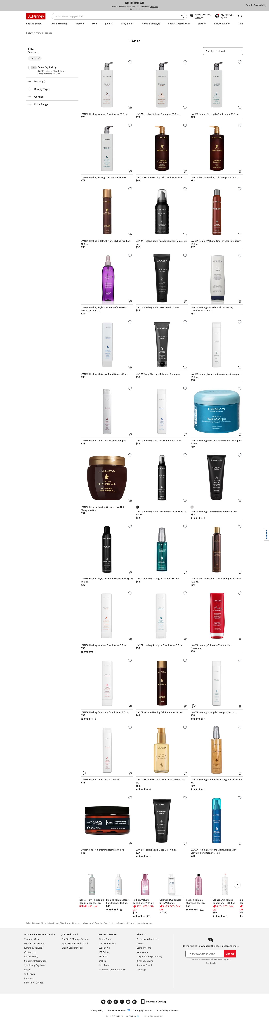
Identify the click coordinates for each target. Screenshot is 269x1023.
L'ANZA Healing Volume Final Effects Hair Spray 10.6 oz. (216, 242)
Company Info (144, 947)
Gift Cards (29, 973)
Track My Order (32, 939)
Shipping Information (35, 960)
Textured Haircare (73, 923)
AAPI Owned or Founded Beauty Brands (107, 923)
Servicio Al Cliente (33, 982)
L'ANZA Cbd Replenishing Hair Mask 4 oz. (103, 849)
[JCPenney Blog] (135, 1001)
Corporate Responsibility (149, 956)
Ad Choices (131, 1016)
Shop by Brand (144, 965)
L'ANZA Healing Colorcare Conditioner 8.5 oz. (105, 712)
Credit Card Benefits (72, 947)
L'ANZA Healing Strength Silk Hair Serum (157, 578)
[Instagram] (110, 1001)
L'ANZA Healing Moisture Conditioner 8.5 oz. (104, 373)
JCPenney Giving (145, 960)
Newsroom (142, 952)
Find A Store (105, 939)
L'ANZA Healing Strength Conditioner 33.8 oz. (215, 114)
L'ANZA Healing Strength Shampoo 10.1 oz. (213, 712)
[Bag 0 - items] (240, 16)
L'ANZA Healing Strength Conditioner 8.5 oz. (159, 645)
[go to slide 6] (142, 9)
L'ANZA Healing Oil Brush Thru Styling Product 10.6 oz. (105, 242)
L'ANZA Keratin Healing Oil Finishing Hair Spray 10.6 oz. (216, 580)
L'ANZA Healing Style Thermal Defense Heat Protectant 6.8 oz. (104, 309)
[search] (183, 16)
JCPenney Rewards (34, 947)
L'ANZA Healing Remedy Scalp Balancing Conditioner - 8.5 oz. (212, 309)
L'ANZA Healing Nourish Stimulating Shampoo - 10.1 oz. (216, 375)
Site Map (141, 969)
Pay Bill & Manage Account (75, 939)
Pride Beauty (131, 923)
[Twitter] (104, 1001)
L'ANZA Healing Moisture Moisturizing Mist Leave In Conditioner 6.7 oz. (213, 851)
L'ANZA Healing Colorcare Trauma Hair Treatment (211, 647)
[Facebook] (116, 1001)
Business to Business (147, 939)
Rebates (28, 978)
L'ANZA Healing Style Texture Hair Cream (157, 307)
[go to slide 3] (133, 9)
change (62, 71)
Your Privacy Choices (116, 1010)
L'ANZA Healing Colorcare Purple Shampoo (103, 440)
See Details (211, 963)
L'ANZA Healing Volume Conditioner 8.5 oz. (104, 645)
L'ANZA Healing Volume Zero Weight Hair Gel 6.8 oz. (216, 781)
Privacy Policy (97, 1010)
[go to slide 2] (131, 9)
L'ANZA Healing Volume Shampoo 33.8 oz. (158, 114)
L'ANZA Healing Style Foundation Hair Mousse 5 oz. (161, 242)
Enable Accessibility (256, 5)
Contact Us (29, 952)
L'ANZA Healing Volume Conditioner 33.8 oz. (104, 114)
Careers (141, 943)
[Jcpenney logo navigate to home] (36, 16)
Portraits (103, 956)
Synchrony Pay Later (34, 965)
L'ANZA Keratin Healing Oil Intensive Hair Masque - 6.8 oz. (103, 509)
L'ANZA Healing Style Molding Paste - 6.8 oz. (214, 511)
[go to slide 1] (128, 9)
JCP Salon (104, 952)
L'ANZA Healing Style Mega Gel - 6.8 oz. (156, 849)
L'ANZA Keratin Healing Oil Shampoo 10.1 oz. (159, 712)
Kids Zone (104, 965)
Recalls (28, 969)
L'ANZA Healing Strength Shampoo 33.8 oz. (104, 177)
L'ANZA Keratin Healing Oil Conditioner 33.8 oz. (161, 177)
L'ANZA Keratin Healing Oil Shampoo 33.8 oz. (214, 177)
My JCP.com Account (34, 943)
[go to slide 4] (136, 9)
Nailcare (85, 923)
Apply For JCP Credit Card (75, 943)
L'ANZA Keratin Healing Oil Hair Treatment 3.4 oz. (160, 781)
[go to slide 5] (139, 9)
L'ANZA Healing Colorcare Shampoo (100, 779)
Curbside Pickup (107, 943)
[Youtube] (128, 1001)
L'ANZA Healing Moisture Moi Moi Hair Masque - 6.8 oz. (216, 442)
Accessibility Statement (167, 1010)
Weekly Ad (104, 947)
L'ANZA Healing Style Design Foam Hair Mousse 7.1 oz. (161, 513)
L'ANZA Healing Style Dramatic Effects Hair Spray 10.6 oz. (107, 580)
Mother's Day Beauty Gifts (52, 923)
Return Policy (31, 956)
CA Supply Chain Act (143, 1010)
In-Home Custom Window (112, 969)
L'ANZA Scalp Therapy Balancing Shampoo (158, 373)
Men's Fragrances (145, 923)
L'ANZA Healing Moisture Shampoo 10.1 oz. (159, 440)
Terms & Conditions (114, 1016)
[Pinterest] (122, 1001)
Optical (102, 960)
